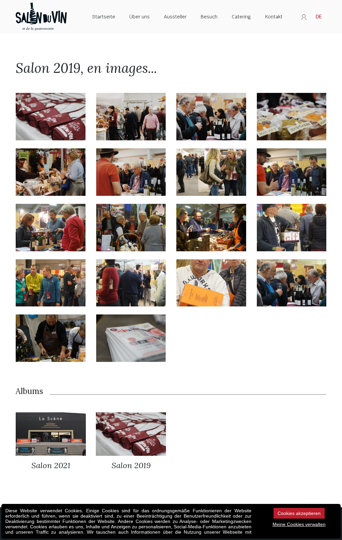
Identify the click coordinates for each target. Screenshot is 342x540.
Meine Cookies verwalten (299, 524)
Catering (241, 17)
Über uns (139, 17)
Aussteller (175, 17)
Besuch (209, 17)
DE (319, 16)
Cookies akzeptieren (299, 513)
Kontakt (274, 17)
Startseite (103, 17)
